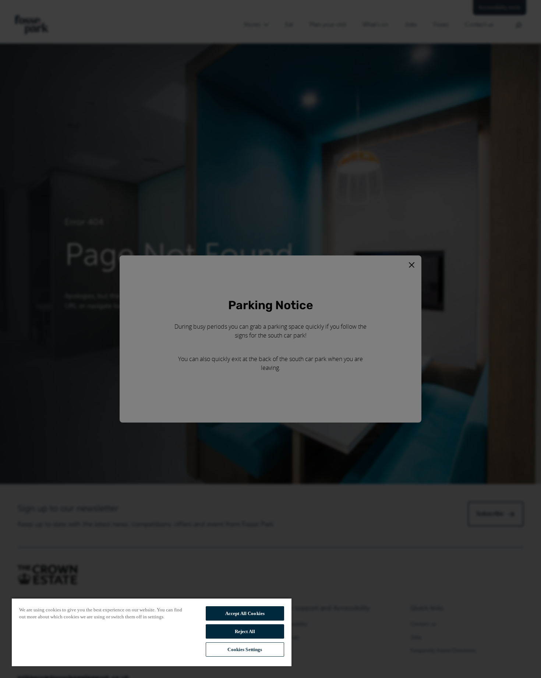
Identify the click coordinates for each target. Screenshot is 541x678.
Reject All (245, 631)
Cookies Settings (244, 649)
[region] (151, 632)
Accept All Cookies (245, 613)
